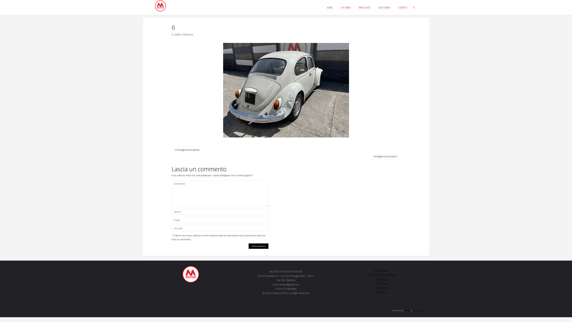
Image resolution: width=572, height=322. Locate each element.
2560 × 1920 (181, 34)
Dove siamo (381, 287)
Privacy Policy (381, 270)
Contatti (381, 292)
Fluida (407, 310)
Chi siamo (381, 279)
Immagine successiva (384, 156)
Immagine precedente (187, 149)
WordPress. (418, 310)
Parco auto (381, 283)
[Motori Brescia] (160, 6)
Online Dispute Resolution (381, 274)
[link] (414, 7)
